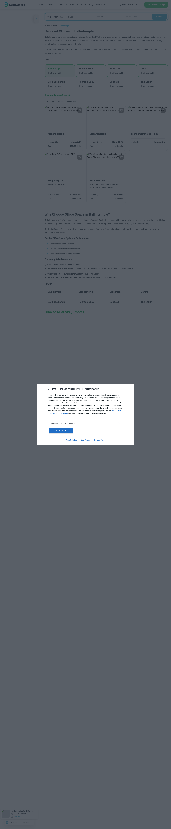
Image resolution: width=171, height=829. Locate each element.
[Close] (128, 389)
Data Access (85, 440)
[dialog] (85, 414)
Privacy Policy (99, 440)
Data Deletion (71, 440)
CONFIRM (61, 431)
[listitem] (85, 423)
